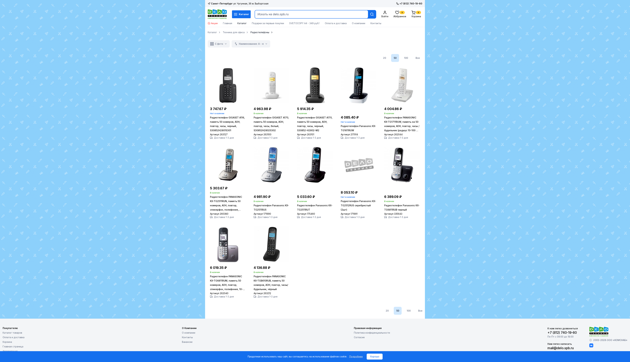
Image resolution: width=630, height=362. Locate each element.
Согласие (359, 337)
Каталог (244, 14)
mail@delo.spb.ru (560, 348)
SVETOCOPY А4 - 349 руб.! (304, 23)
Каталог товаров (12, 332)
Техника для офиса (234, 32)
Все (418, 58)
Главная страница (13, 346)
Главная (227, 23)
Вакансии (187, 341)
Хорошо (374, 356)
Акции (214, 23)
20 (384, 58)
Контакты (375, 23)
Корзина (7, 341)
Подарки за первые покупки (268, 23)
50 (395, 58)
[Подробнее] (228, 102)
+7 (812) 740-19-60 (410, 3)
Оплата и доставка (336, 23)
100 (406, 58)
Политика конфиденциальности (372, 332)
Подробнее (356, 356)
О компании (358, 23)
